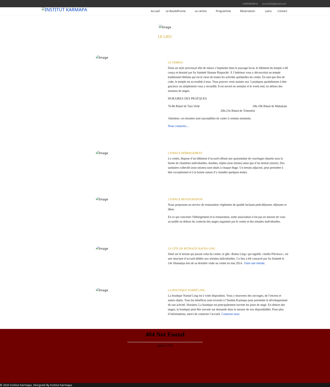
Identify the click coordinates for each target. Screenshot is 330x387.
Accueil (155, 11)
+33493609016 (250, 3)
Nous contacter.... (178, 126)
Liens (268, 11)
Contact (282, 11)
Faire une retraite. (254, 263)
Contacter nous (230, 314)
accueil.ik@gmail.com (274, 3)
